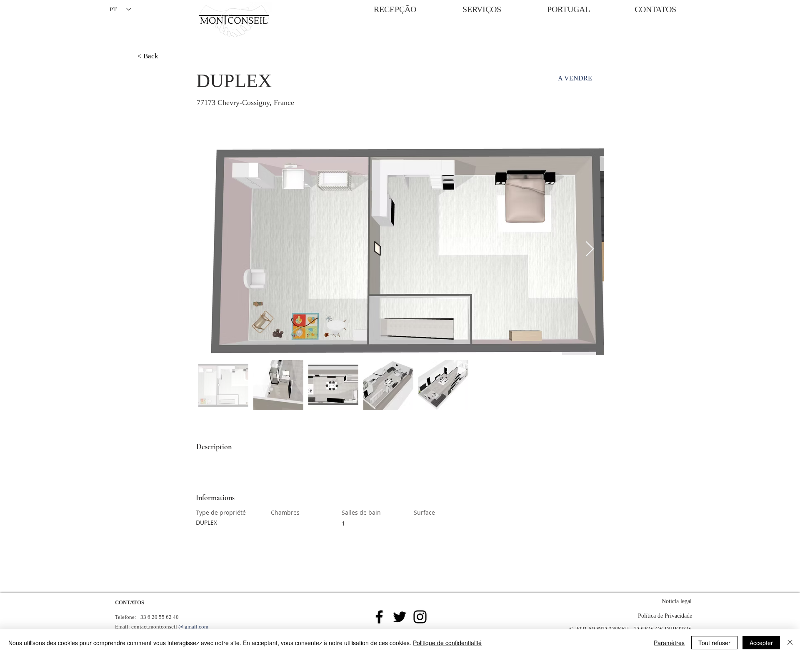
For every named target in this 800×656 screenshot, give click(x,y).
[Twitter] (399, 617)
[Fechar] (790, 642)
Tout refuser (714, 642)
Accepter (761, 642)
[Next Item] (590, 249)
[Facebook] (379, 617)
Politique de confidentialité (447, 642)
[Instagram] (420, 617)
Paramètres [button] (669, 642)
